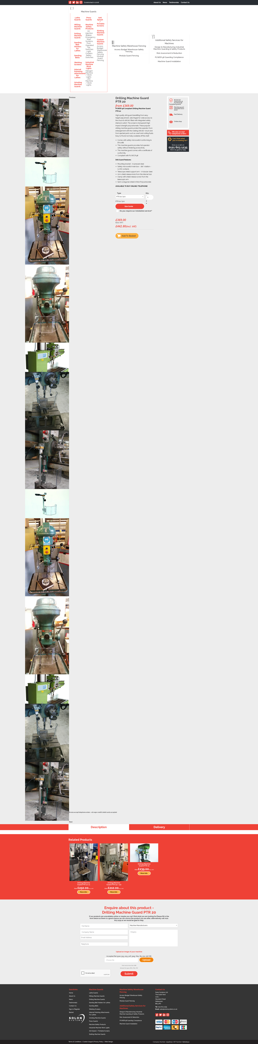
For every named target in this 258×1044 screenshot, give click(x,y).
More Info (83, 892)
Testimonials (174, 2)
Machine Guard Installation (169, 61)
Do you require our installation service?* (136, 211)
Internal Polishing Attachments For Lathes (77, 73)
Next (70, 822)
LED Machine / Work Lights (89, 82)
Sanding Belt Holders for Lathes (77, 47)
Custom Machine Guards (100, 42)
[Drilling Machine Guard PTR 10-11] (84, 862)
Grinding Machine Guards (77, 84)
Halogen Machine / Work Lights (89, 74)
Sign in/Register (74, 1009)
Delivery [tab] (159, 827)
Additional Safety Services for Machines (169, 42)
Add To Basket (129, 236)
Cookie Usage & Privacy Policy (93, 1041)
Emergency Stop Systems (89, 39)
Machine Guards (88, 11)
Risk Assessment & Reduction (169, 53)
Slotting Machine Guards (100, 33)
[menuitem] (158, 2)
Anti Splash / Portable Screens (100, 22)
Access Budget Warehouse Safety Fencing (100, 50)
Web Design (109, 1041)
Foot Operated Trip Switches (89, 46)
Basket (71, 1012)
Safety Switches (89, 56)
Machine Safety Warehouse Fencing (129, 46)
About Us (157, 2)
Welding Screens (77, 64)
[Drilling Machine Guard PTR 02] (144, 853)
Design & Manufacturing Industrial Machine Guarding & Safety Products (169, 48)
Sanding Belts (77, 57)
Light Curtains (89, 52)
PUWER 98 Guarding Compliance (169, 57)
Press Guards (89, 19)
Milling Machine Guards (77, 27)
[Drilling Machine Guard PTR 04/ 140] (114, 862)
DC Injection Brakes (89, 33)
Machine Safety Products (89, 27)
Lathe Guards (77, 19)
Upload (146, 960)
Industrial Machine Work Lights (89, 65)
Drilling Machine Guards (77, 36)
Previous (72, 97)
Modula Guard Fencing (100, 58)
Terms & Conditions (75, 1041)
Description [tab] (99, 827)
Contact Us (185, 2)
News (165, 2)
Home (71, 993)
